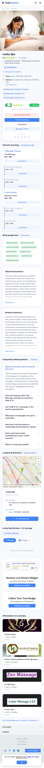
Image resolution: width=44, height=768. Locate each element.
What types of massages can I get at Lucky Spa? (20, 417)
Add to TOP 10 (23, 129)
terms (29, 757)
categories (6, 727)
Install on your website (22, 585)
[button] (22, 76)
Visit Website (11, 67)
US (3, 8)
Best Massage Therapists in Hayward (16, 89)
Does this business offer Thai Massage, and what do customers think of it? (19, 398)
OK (22, 762)
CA (8, 8)
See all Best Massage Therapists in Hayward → (20, 720)
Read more (9, 302)
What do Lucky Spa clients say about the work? (20, 368)
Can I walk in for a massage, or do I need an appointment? (19, 408)
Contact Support (32, 750)
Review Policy (22, 744)
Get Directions (11, 85)
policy (37, 757)
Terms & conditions (22, 739)
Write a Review (23, 120)
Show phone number (13, 72)
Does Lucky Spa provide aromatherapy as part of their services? (17, 435)
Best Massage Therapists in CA (14, 97)
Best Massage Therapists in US (14, 93)
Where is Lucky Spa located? (17, 445)
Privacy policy (22, 741)
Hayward (14, 8)
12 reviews (23, 58)
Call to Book (22, 124)
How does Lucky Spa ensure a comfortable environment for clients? (20, 425)
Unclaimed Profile (23, 115)
